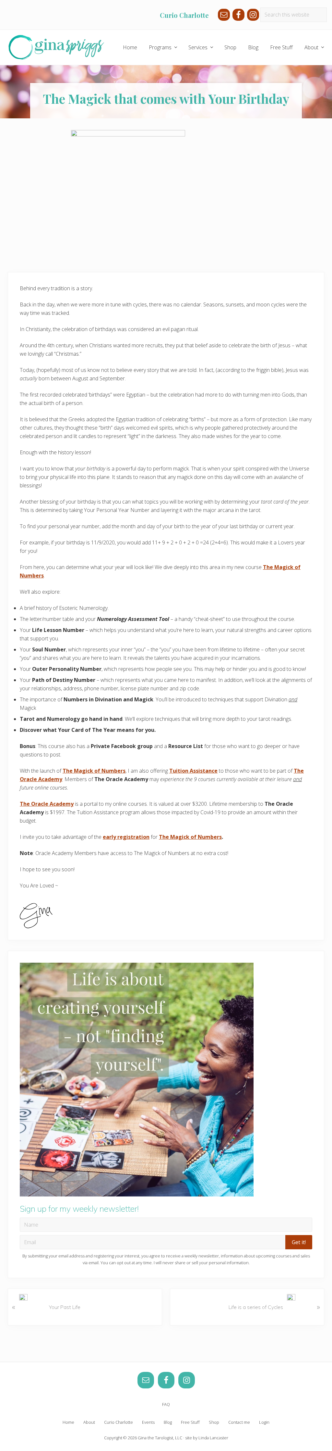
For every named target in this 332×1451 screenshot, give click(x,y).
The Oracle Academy (47, 803)
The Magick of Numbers (94, 770)
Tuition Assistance (193, 770)
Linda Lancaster (213, 1438)
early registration (126, 836)
